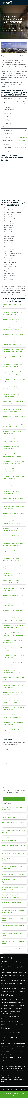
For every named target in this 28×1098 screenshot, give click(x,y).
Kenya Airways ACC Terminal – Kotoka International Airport (13, 403)
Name (5, 763)
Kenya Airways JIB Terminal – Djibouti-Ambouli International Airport (13, 328)
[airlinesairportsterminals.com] (7, 2)
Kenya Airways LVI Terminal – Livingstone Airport (11, 447)
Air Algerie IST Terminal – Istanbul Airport (12, 1008)
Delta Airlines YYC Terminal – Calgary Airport (13, 988)
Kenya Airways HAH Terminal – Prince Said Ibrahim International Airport (13, 343)
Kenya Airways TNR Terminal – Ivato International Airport (13, 664)
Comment (6, 749)
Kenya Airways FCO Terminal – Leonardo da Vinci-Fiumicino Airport (13, 582)
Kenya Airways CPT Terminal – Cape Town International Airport (13, 425)
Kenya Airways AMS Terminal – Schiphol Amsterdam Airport (11, 395)
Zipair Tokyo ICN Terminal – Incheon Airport (13, 1046)
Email (4, 772)
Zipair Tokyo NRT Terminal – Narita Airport (12, 1055)
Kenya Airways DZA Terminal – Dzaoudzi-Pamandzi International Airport (12, 619)
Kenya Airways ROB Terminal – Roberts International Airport (13, 686)
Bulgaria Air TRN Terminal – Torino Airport (13, 853)
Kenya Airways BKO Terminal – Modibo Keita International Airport (13, 552)
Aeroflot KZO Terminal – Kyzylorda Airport (12, 999)
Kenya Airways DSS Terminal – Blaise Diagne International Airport (13, 626)
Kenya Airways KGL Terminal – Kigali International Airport (13, 731)
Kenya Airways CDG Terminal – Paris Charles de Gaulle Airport (13, 470)
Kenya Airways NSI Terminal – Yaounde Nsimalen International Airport (13, 701)
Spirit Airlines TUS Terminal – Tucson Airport (13, 991)
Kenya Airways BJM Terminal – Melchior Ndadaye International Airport (13, 544)
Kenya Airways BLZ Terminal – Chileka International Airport (13, 514)
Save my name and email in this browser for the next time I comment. (14, 791)
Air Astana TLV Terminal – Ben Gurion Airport (13, 1021)
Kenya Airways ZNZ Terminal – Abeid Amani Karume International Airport (13, 634)
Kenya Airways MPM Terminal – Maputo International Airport (14, 417)
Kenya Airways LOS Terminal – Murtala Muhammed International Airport (13, 462)
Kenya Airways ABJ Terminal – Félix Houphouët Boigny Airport (12, 365)
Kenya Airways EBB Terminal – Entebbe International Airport (13, 604)
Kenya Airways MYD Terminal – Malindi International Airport (13, 708)
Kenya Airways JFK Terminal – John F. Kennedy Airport (13, 335)
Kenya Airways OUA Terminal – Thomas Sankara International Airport (14, 679)
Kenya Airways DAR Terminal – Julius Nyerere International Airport (13, 440)
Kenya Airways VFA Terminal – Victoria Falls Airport (13, 649)
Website (5, 780)
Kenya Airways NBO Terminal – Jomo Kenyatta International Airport (13, 716)
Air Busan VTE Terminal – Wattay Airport (12, 1024)
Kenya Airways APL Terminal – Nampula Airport (14, 380)
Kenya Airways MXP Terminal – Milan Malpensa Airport (13, 641)
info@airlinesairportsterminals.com (11, 1083)
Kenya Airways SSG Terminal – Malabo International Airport (13, 656)
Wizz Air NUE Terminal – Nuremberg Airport (12, 1052)
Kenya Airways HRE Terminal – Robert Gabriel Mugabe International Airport (13, 350)
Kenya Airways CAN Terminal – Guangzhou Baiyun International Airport (12, 455)
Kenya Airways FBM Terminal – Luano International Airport (13, 596)
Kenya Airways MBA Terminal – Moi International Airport (12, 432)
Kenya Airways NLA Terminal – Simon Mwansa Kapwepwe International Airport (13, 694)
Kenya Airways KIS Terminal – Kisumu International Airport (13, 723)
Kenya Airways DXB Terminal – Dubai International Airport (13, 611)
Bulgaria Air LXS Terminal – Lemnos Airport (13, 874)
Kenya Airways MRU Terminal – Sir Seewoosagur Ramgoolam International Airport (12, 410)
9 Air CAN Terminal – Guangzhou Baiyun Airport (14, 980)
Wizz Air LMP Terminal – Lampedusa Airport (13, 1043)
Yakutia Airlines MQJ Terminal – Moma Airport (13, 1049)
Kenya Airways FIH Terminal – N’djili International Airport (12, 574)
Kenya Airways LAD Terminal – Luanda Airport (13, 537)
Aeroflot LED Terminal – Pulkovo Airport (12, 1002)
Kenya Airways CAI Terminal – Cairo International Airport (12, 485)
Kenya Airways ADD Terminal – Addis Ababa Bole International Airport (13, 388)
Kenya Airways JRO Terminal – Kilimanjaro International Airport (12, 320)
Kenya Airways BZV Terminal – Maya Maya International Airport (13, 499)
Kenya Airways (14, 69)
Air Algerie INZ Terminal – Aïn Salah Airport (12, 1005)
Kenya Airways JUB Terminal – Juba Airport (12, 306)
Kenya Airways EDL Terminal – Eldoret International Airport (13, 589)
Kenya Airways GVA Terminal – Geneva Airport (13, 358)
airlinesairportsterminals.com (15, 1089)
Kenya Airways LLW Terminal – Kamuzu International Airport (13, 507)
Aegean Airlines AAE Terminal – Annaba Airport (14, 972)
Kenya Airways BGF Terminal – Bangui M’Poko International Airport (13, 373)
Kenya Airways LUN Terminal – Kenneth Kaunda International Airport (13, 477)
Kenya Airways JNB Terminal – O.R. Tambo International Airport (12, 313)
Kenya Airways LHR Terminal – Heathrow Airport (11, 492)
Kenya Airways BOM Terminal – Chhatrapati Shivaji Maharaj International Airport (11, 530)
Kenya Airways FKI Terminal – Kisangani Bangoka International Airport (14, 567)
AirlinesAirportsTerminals (9, 27)
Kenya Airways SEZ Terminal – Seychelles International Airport (12, 671)
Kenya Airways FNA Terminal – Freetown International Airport (11, 559)
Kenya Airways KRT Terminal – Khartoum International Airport (11, 522)
